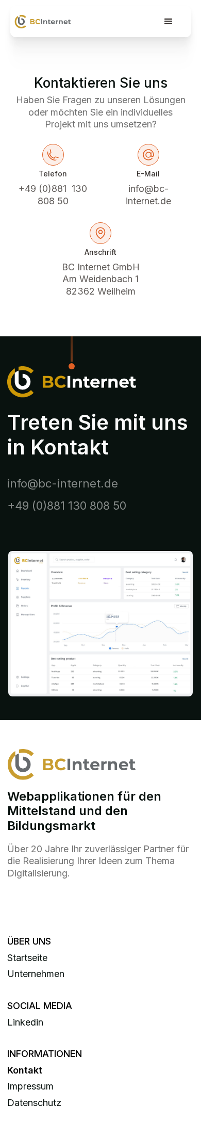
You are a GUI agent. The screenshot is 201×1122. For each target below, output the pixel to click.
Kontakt (24, 1070)
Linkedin (25, 1022)
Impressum (30, 1086)
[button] (168, 21)
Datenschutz (34, 1102)
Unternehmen (35, 973)
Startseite (27, 957)
